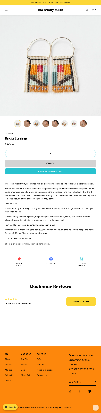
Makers (8, 370)
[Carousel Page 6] (64, 123)
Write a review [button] (81, 301)
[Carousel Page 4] (46, 123)
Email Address (74, 379)
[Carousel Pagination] (50, 123)
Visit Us (24, 364)
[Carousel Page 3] (36, 123)
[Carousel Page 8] (83, 123)
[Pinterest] (89, 392)
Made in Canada (44, 370)
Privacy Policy (52, 407)
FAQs (39, 359)
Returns (40, 364)
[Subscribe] (95, 382)
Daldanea (9, 133)
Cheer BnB (26, 375)
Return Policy (65, 407)
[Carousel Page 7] (74, 123)
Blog (23, 370)
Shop (7, 359)
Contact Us (42, 375)
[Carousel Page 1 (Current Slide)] (17, 123)
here (47, 244)
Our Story (25, 359)
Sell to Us (9, 375)
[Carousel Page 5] (55, 123)
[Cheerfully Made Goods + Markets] (50, 10)
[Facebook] (79, 391)
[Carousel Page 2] (27, 123)
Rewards (9, 380)
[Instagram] (70, 392)
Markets (9, 364)
